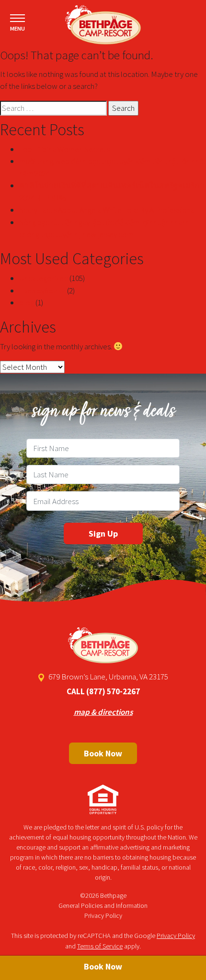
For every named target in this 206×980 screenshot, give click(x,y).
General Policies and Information (103, 905)
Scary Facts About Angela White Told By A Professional (107, 210)
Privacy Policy (103, 915)
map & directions (103, 712)
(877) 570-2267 (113, 691)
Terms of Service (100, 946)
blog (26, 302)
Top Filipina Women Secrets (64, 149)
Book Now (103, 753)
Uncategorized (43, 278)
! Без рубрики (42, 290)
